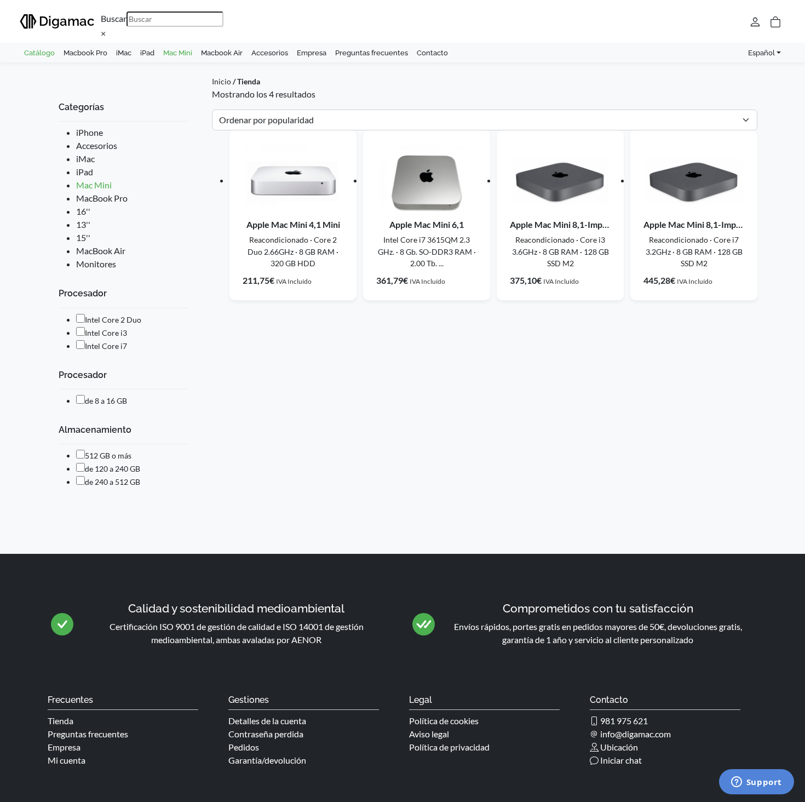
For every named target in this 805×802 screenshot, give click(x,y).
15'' (83, 237)
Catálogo (39, 52)
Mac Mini (177, 52)
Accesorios (269, 52)
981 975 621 (623, 720)
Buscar (114, 18)
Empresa (311, 52)
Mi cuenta (66, 760)
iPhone (89, 132)
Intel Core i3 (106, 332)
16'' (83, 211)
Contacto (432, 52)
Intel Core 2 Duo (113, 319)
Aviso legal (429, 734)
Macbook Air (222, 52)
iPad (147, 52)
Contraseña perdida (265, 734)
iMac (123, 52)
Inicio (221, 81)
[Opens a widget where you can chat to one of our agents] (756, 783)
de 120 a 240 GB (112, 468)
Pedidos (243, 747)
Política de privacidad (449, 747)
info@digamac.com (635, 734)
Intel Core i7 (106, 346)
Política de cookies (444, 720)
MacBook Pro (102, 198)
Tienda (60, 720)
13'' (83, 224)
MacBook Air (100, 250)
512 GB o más (108, 455)
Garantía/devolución (267, 760)
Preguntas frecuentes (371, 52)
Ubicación (618, 747)
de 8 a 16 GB (106, 400)
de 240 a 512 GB (112, 481)
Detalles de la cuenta (267, 720)
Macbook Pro (85, 52)
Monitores (96, 264)
